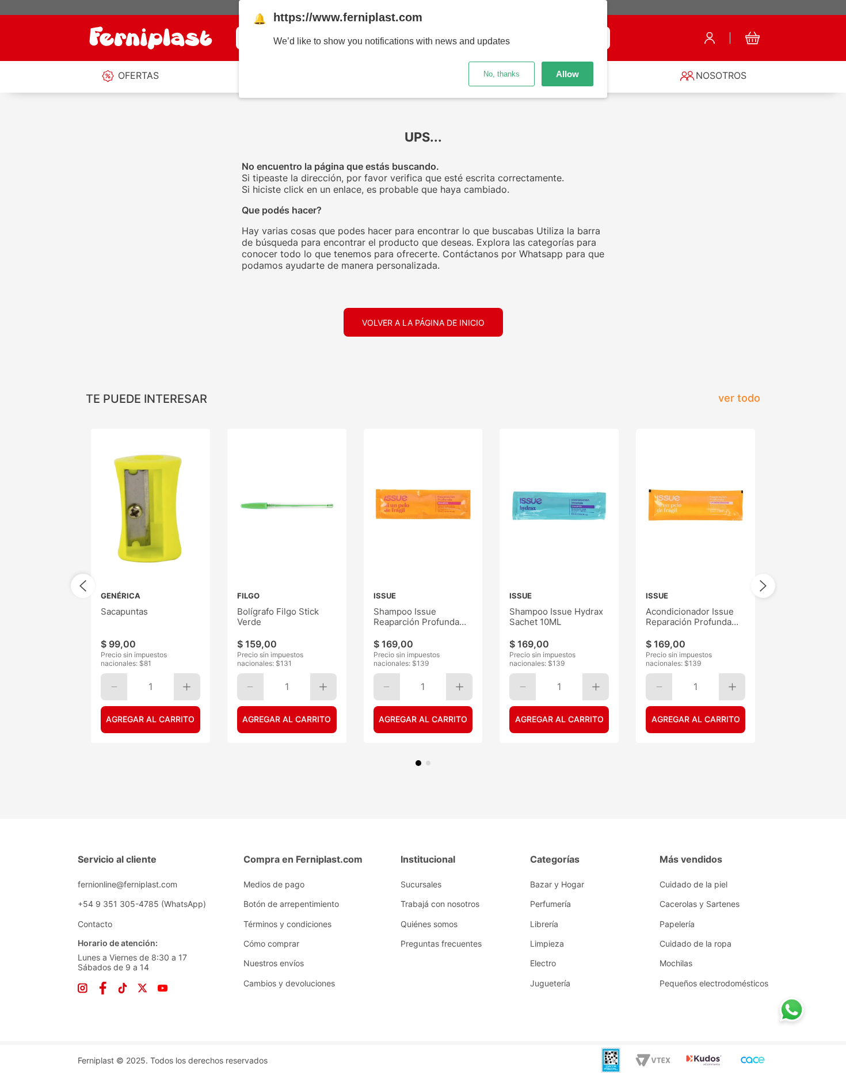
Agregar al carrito (150, 719)
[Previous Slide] (83, 586)
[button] (418, 763)
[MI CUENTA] (709, 38)
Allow (567, 74)
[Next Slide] (763, 586)
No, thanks (501, 74)
